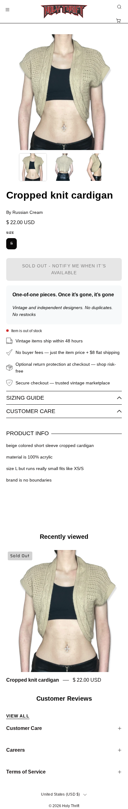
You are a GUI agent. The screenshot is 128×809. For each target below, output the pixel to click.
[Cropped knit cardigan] (33, 167)
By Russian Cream (24, 212)
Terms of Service (26, 771)
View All (18, 715)
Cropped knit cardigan (32, 680)
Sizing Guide (25, 398)
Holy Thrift (70, 806)
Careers (15, 750)
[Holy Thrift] (64, 11)
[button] (118, 6)
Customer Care (30, 411)
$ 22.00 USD (87, 680)
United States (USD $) (60, 794)
